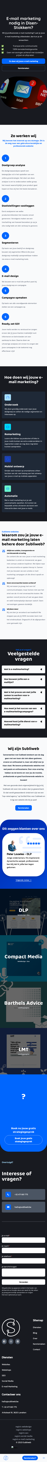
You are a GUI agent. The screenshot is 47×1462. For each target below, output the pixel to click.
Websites (6, 1364)
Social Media (7, 1380)
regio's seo (23, 1432)
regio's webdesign (23, 1426)
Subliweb (27, 1442)
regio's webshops (23, 1429)
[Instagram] (11, 1341)
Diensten (37, 1327)
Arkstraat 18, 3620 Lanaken (14, 1412)
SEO (4, 1375)
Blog (35, 1332)
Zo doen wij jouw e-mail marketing (23, 61)
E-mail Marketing (9, 1386)
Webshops (6, 1369)
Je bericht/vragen (9, 1266)
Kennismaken (23, 68)
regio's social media (23, 1436)
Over (35, 1338)
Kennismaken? (30, 1458)
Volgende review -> (23, 880)
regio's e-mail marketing (24, 1439)
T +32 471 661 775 (9, 1406)
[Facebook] (4, 1341)
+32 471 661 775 (21, 1194)
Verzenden (23, 1282)
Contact (36, 1349)
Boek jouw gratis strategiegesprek (23, 1140)
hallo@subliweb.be (23, 1207)
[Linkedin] (17, 1341)
